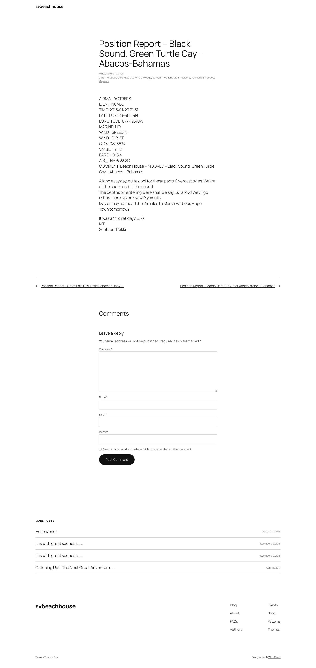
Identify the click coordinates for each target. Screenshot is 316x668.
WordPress (274, 657)
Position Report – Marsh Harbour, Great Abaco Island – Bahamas (227, 286)
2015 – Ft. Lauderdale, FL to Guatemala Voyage (125, 77)
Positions (196, 77)
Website (103, 432)
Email (103, 414)
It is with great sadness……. (59, 543)
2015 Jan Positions (163, 77)
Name (103, 397)
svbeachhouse (49, 6)
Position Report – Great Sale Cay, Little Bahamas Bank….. (82, 286)
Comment (105, 349)
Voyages (104, 81)
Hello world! (46, 531)
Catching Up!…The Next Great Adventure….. (75, 567)
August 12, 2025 (271, 531)
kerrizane (116, 73)
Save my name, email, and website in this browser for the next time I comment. (147, 449)
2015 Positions (182, 77)
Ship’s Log (208, 77)
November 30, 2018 (270, 543)
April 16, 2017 (273, 567)
